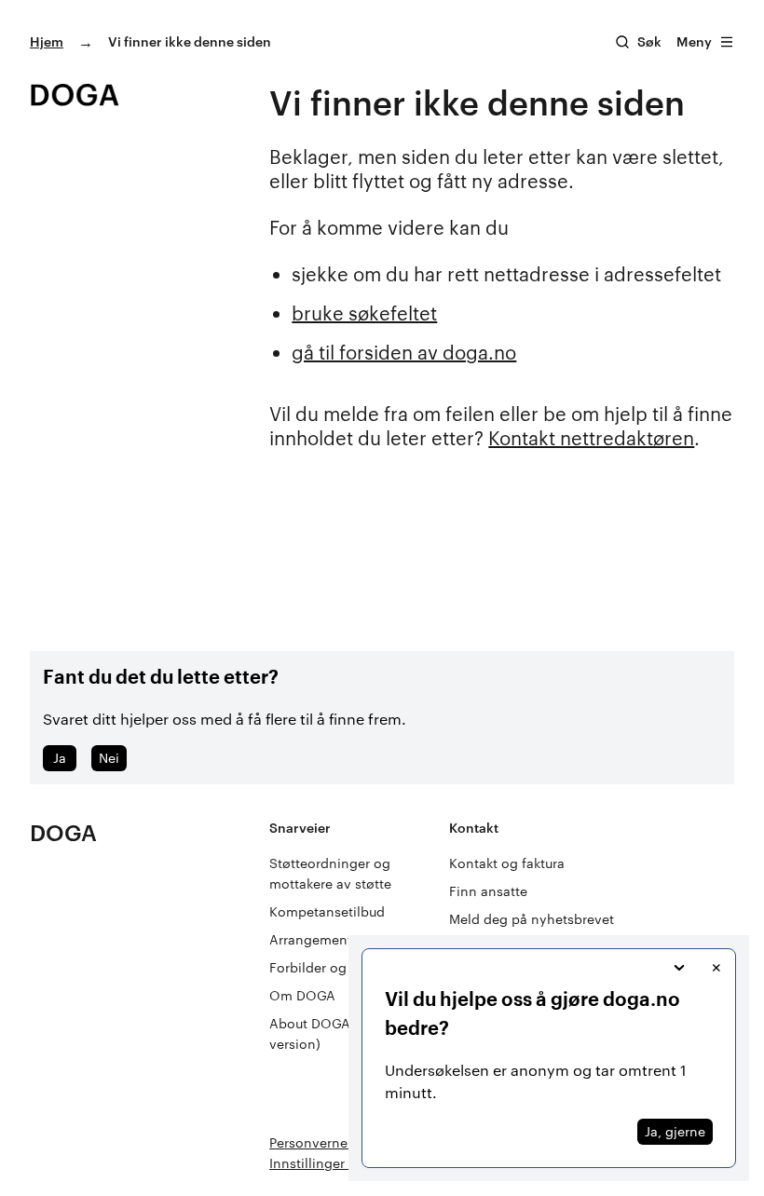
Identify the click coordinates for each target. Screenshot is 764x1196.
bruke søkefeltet (364, 313)
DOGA (63, 832)
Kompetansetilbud (327, 911)
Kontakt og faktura (507, 863)
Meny (694, 41)
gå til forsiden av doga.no (404, 352)
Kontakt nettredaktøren (591, 438)
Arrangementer (316, 939)
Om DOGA (302, 995)
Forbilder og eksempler (342, 967)
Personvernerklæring (334, 1142)
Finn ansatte (488, 891)
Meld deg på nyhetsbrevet (531, 919)
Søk (649, 41)
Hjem (46, 41)
